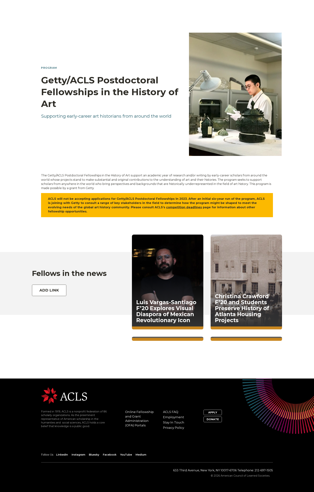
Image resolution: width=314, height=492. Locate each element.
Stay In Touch (173, 422)
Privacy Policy (173, 427)
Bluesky (94, 454)
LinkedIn (62, 454)
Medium (141, 454)
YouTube (126, 454)
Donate (213, 419)
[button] (49, 286)
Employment (173, 417)
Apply (212, 412)
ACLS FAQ (170, 412)
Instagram (78, 454)
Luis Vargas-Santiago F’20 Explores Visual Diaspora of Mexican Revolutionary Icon (166, 311)
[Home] (64, 395)
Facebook (109, 454)
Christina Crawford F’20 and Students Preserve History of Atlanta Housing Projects (242, 308)
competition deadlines (184, 207)
